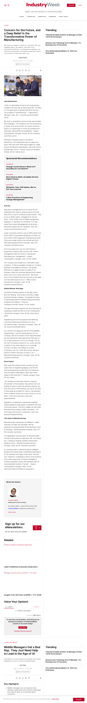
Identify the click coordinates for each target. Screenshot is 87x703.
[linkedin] (20, 70)
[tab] (9, 607)
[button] (5, 5)
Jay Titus (23, 665)
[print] (40, 70)
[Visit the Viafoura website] (37, 615)
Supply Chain (63, 16)
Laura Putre (23, 57)
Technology (31, 16)
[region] (22, 611)
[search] (8, 5)
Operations (42, 16)
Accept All (78, 699)
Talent (21, 16)
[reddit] (26, 70)
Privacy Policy (55, 699)
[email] (29, 70)
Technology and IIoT (10, 642)
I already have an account (23, 631)
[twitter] (23, 70)
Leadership (52, 16)
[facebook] (17, 70)
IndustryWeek (13, 508)
